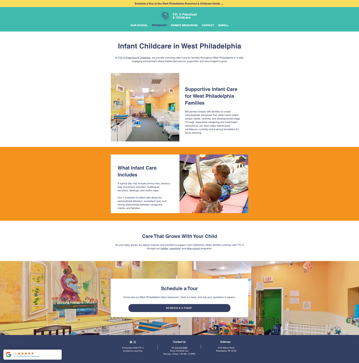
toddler (164, 248)
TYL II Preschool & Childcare (134, 57)
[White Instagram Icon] (134, 342)
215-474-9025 (181, 348)
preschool (175, 248)
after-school (193, 248)
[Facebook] (131, 342)
